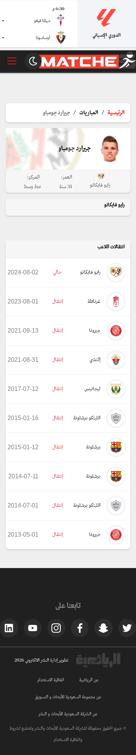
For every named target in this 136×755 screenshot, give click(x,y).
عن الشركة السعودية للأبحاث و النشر (68, 714)
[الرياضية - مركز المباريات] (87, 67)
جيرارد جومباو (56, 113)
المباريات (88, 113)
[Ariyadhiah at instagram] (56, 628)
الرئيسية (116, 113)
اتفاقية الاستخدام (50, 680)
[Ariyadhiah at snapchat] (103, 628)
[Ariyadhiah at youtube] (33, 628)
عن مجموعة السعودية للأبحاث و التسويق (68, 697)
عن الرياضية (89, 680)
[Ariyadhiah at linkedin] (9, 628)
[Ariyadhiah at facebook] (80, 628)
